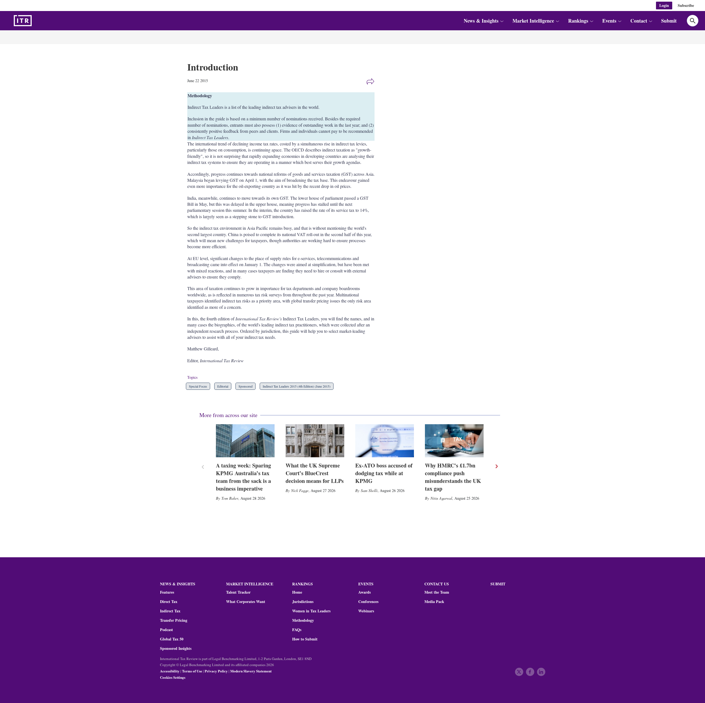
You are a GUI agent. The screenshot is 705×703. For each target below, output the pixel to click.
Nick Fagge (299, 490)
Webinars (366, 611)
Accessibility (170, 671)
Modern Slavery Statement (251, 671)
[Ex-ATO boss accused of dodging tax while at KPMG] (384, 440)
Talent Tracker (238, 592)
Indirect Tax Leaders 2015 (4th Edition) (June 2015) (296, 386)
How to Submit (305, 639)
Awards (364, 592)
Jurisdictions (302, 602)
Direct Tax (168, 602)
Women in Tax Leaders (311, 611)
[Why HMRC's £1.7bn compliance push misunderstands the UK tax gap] (454, 440)
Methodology (303, 620)
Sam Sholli (369, 490)
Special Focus (198, 386)
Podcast (166, 630)
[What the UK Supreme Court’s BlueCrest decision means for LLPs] (315, 440)
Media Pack (434, 602)
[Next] (496, 466)
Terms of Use (192, 671)
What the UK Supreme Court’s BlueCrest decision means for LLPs (315, 473)
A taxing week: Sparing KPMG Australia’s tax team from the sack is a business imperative (243, 477)
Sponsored (245, 386)
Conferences (368, 602)
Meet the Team (436, 592)
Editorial (222, 386)
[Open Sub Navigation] (501, 20)
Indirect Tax (170, 611)
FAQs (296, 630)
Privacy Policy (216, 671)
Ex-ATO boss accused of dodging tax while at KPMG (384, 473)
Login (664, 5)
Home (297, 592)
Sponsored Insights (175, 648)
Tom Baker (229, 498)
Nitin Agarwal (441, 498)
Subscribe (686, 5)
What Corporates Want (245, 602)
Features (167, 592)
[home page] (36, 20)
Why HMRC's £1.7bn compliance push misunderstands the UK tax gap (453, 477)
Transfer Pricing (173, 620)
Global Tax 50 (171, 639)
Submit (669, 20)
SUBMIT (497, 584)
